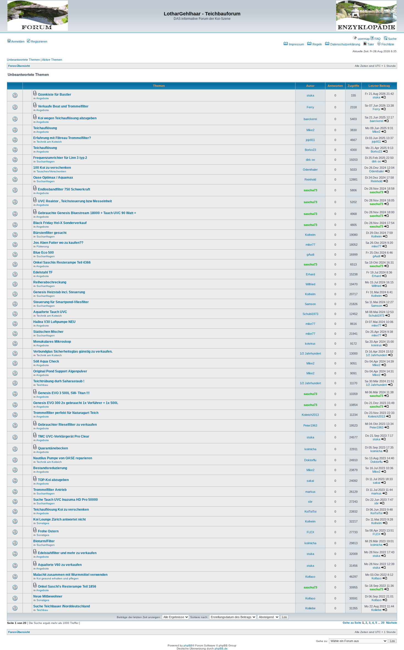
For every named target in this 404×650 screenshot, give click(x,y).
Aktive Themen (52, 59)
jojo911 (310, 140)
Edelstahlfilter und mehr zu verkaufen (67, 553)
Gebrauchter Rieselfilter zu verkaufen (67, 425)
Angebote (42, 98)
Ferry (310, 107)
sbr (310, 501)
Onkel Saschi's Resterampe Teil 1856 (67, 586)
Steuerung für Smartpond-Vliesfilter (61, 302)
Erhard (310, 274)
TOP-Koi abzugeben (53, 480)
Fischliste (387, 44)
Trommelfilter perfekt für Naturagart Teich (65, 413)
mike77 (310, 244)
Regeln (317, 44)
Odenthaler (310, 169)
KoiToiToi (310, 511)
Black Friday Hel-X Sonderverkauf (60, 223)
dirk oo (310, 159)
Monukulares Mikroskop (52, 342)
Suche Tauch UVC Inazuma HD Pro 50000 (65, 500)
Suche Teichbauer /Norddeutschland (61, 606)
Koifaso (310, 576)
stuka (310, 95)
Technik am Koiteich (49, 141)
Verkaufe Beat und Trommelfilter (63, 106)
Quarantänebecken (53, 448)
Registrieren (38, 41)
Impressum (296, 44)
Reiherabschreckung (49, 282)
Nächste (391, 622)
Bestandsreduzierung (50, 468)
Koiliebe (310, 608)
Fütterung (43, 246)
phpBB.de (221, 648)
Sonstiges (43, 523)
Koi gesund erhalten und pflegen (58, 578)
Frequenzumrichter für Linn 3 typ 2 (60, 158)
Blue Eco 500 (43, 253)
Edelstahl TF (42, 272)
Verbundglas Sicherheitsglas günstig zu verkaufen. (72, 351)
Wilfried (310, 284)
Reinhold (310, 179)
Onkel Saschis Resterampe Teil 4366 (62, 262)
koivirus (310, 343)
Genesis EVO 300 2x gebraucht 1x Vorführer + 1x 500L (75, 403)
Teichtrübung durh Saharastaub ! (58, 381)
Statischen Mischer (48, 332)
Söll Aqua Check (46, 361)
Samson (310, 304)
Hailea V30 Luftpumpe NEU (54, 322)
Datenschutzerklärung (345, 44)
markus (310, 491)
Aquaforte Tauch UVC (50, 312)
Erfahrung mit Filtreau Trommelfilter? (62, 138)
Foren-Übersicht (19, 65)
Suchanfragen (46, 161)
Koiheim (310, 234)
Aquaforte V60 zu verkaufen (60, 565)
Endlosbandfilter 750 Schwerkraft (64, 189)
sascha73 (310, 190)
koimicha (310, 449)
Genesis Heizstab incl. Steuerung (59, 292)
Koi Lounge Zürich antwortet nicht (59, 519)
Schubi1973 (310, 314)
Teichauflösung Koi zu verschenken (61, 509)
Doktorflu (310, 460)
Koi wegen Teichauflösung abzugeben (67, 118)
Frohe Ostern (48, 531)
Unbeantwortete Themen (23, 59)
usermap (363, 38)
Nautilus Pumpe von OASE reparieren (62, 458)
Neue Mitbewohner (47, 596)
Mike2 (310, 130)
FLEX (310, 532)
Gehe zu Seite (352, 622)
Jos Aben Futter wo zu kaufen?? (58, 243)
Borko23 (310, 149)
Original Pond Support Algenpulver (60, 371)
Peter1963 (310, 425)
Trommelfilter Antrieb (50, 490)
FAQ (377, 38)
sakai (310, 480)
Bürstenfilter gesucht (50, 233)
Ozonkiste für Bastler (54, 94)
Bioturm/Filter (44, 541)
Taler (370, 44)
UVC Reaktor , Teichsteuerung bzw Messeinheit (75, 201)
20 (382, 622)
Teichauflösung (45, 128)
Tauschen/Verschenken (51, 171)
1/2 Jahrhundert (310, 353)
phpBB (188, 645)
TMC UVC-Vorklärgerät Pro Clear (63, 436)
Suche (392, 38)
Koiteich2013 (310, 414)
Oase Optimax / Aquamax (53, 177)
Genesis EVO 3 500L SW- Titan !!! (64, 393)
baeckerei (310, 119)
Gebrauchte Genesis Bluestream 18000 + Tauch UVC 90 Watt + (87, 213)
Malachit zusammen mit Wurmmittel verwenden (70, 575)
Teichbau (42, 384)
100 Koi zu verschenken (52, 168)
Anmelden (17, 41)
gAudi (310, 254)
